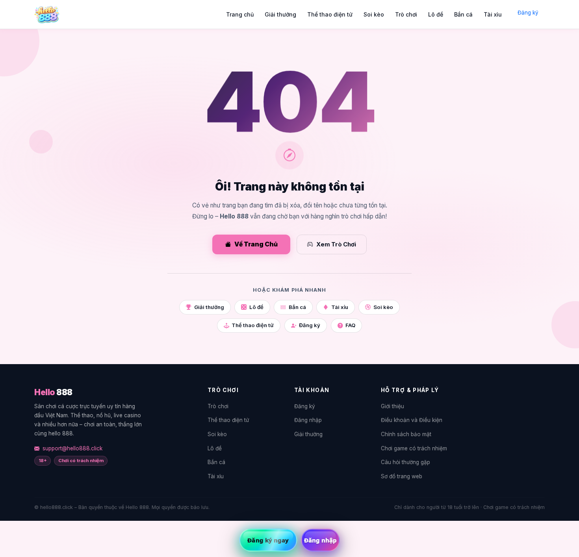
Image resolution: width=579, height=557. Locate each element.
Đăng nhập (308, 420)
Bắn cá (463, 14)
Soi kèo (374, 14)
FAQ (350, 325)
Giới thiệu (392, 406)
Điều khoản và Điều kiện (411, 420)
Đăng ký (528, 12)
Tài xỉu (493, 14)
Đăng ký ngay (268, 540)
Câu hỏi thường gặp (405, 462)
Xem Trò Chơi (336, 244)
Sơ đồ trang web (401, 476)
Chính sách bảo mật (406, 434)
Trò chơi (406, 14)
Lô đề (435, 14)
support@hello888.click (72, 448)
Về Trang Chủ (256, 244)
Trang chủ (240, 14)
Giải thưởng (280, 14)
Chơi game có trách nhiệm (414, 448)
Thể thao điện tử (330, 14)
